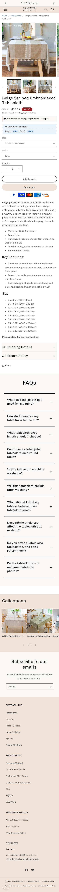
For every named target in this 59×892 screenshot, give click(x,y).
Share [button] (8, 365)
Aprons (9, 738)
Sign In (9, 795)
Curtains (10, 719)
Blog (8, 789)
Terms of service (13, 886)
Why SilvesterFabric (16, 833)
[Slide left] (3, 87)
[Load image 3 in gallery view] (45, 87)
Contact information (47, 886)
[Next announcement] (54, 3)
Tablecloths (16, 16)
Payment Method (14, 763)
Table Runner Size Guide (18, 782)
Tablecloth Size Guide (17, 776)
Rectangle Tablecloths (38, 636)
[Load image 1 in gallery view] (14, 87)
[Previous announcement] (5, 3)
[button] (6, 9)
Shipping (22, 113)
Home (4, 16)
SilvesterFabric (18, 881)
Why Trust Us (12, 826)
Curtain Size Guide (15, 769)
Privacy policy (48, 881)
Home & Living (13, 732)
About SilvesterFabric (17, 820)
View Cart (11, 802)
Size (4, 138)
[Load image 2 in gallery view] (29, 87)
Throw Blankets (14, 745)
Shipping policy (29, 886)
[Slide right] (56, 87)
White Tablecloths (11, 636)
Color (4, 150)
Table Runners (13, 726)
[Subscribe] (50, 686)
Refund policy (34, 881)
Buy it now (30, 187)
